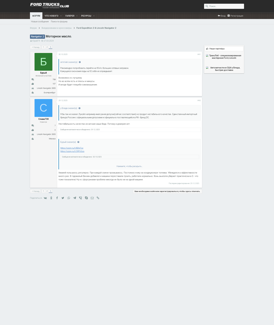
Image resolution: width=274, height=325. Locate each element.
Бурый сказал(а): (68, 142)
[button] (61, 16)
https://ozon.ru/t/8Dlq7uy (71, 148)
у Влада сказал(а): (69, 108)
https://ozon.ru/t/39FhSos (72, 151)
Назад (36, 47)
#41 (199, 54)
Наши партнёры (217, 49)
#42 (199, 100)
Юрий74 (36, 41)
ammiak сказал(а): (69, 62)
